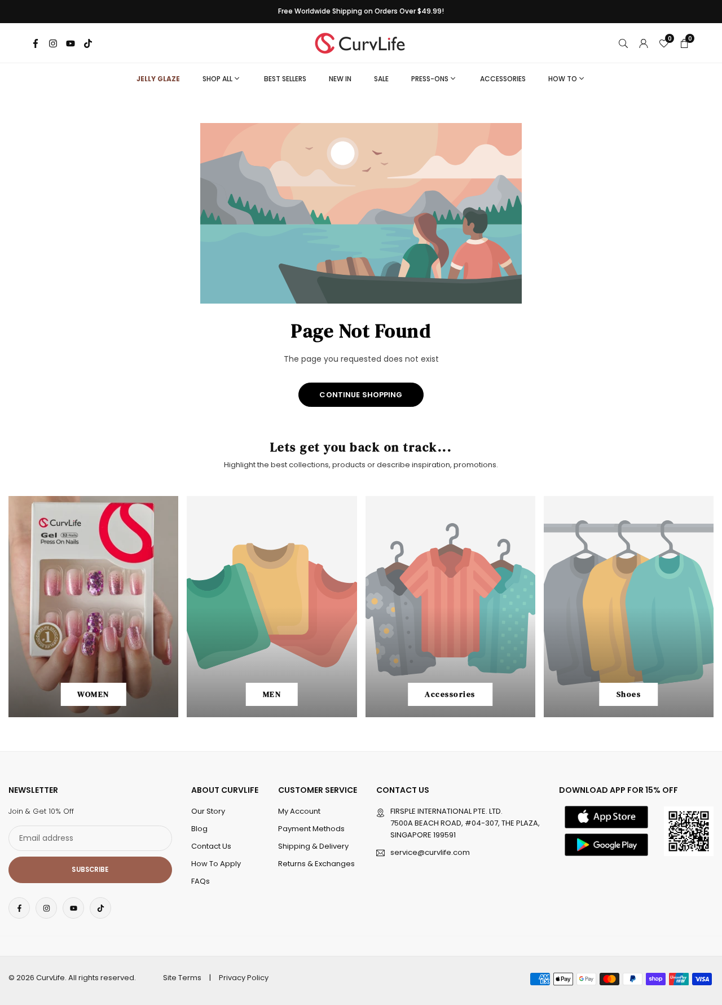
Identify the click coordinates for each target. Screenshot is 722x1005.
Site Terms (182, 977)
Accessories (503, 79)
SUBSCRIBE (90, 869)
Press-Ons (429, 79)
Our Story (208, 811)
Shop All (217, 79)
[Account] (643, 43)
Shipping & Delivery (313, 846)
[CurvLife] (362, 42)
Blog (199, 828)
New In (340, 79)
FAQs (200, 881)
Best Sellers (285, 79)
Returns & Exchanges (316, 863)
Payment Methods (311, 828)
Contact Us (211, 846)
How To (562, 79)
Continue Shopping (360, 394)
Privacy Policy (243, 977)
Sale (381, 79)
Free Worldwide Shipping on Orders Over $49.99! (361, 11)
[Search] (623, 43)
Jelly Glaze (158, 79)
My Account (299, 811)
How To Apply (216, 863)
